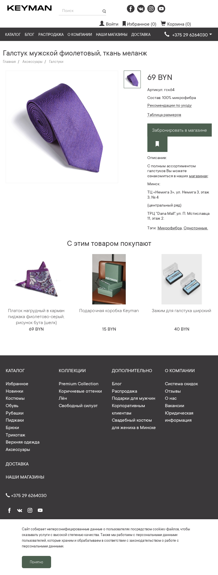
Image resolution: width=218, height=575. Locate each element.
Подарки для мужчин (133, 397)
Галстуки (56, 61)
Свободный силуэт (78, 405)
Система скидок (181, 383)
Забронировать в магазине (179, 129)
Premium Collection (78, 383)
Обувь (12, 405)
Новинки (14, 390)
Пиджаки (15, 419)
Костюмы (15, 397)
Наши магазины (111, 34)
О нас (171, 397)
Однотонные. (196, 227)
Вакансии (174, 405)
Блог (29, 34)
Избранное (17, 383)
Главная (9, 61)
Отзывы (173, 390)
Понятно (36, 562)
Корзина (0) (179, 23)
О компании (80, 34)
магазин (196, 175)
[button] (188, 34)
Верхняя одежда (22, 441)
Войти (112, 23)
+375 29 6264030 (28, 495)
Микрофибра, (170, 227)
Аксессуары (32, 61)
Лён (63, 397)
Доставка (140, 34)
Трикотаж (15, 434)
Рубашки (15, 412)
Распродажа (51, 34)
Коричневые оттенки (80, 390)
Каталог (13, 34)
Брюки (12, 427)
